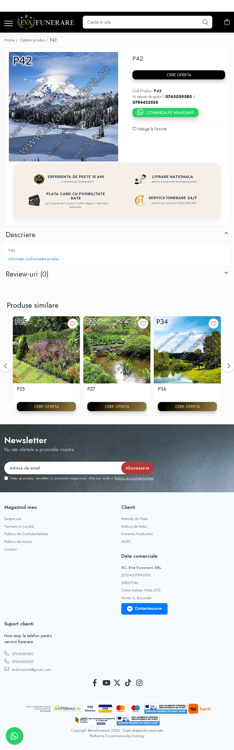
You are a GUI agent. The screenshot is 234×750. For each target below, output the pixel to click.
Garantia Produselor (137, 534)
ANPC (126, 541)
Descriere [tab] (20, 234)
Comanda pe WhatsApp (170, 112)
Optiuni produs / (34, 40)
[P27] (116, 349)
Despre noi (12, 518)
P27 (91, 389)
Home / (11, 40)
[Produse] (8, 23)
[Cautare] (205, 22)
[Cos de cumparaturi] (227, 22)
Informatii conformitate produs (33, 258)
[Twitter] (117, 683)
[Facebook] (95, 683)
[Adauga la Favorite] (73, 324)
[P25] (46, 349)
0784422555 (22, 661)
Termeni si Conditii (19, 526)
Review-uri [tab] (27, 274)
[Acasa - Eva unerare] (45, 22)
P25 (21, 389)
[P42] (63, 106)
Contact (10, 549)
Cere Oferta (179, 75)
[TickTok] (128, 683)
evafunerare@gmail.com (31, 669)
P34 (162, 389)
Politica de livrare (18, 541)
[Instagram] (139, 683)
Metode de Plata (134, 518)
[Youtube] (106, 683)
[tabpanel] (63, 106)
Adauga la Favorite (151, 129)
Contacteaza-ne (148, 608)
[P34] (187, 349)
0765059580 (22, 654)
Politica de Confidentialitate (133, 478)
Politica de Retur (134, 526)
